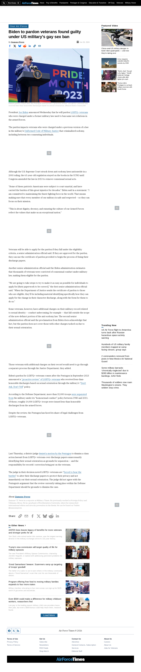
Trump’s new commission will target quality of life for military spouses (33, 548)
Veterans (119, 3)
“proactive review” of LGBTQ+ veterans (40, 379)
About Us (107, 645)
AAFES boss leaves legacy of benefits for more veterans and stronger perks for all (35, 531)
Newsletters (44, 645)
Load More (49, 615)
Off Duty (111, 3)
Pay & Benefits (52, 3)
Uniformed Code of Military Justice (42, 131)
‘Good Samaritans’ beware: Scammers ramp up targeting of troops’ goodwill (35, 565)
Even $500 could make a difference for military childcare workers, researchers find (35, 600)
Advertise (75, 642)
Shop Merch (44, 651)
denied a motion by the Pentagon (55, 453)
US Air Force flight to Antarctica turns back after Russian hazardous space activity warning (116, 334)
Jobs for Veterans (111, 648)
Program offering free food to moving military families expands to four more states (34, 583)
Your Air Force (18, 26)
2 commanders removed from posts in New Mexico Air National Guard (116, 359)
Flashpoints (63, 3)
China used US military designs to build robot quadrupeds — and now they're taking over (115, 50)
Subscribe (43, 642)
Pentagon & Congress (78, 3)
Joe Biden (23, 112)
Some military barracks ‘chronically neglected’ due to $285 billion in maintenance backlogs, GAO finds (115, 372)
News (42, 3)
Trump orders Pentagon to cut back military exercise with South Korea (124, 86)
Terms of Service (13, 645)
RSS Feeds (43, 648)
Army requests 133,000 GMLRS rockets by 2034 (123, 61)
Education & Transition (97, 3)
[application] (116, 37)
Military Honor (130, 3)
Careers (107, 642)
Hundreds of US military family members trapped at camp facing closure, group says (115, 347)
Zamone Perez (17, 42)
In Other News (16, 525)
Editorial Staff (77, 651)
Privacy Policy (12, 642)
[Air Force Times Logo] (30, 3)
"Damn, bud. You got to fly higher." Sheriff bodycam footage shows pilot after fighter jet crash (124, 75)
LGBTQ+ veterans (79, 112)
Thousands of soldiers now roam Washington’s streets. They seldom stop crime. (116, 385)
